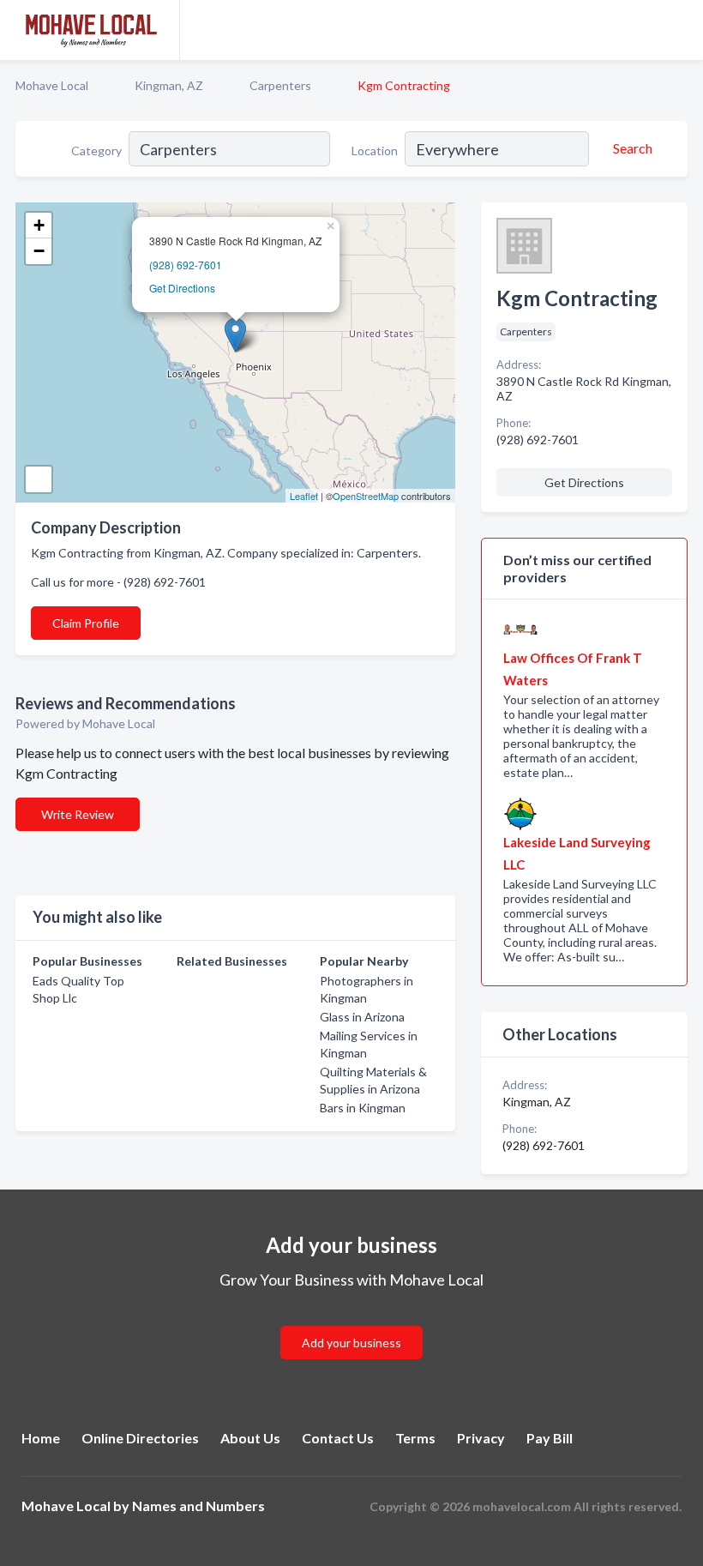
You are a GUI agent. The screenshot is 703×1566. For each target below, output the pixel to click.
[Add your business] (351, 1322)
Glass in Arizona (362, 1016)
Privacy (481, 1438)
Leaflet (304, 496)
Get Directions (182, 287)
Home (40, 1438)
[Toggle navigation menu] (680, 30)
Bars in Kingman (363, 1107)
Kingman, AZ (169, 85)
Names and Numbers (198, 1505)
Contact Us (338, 1438)
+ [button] (39, 225)
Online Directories (140, 1438)
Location (375, 150)
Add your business (351, 1342)
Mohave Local (51, 85)
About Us (250, 1438)
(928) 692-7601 (185, 264)
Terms (415, 1438)
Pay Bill (549, 1438)
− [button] (39, 251)
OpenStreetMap (366, 496)
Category (96, 150)
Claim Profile (85, 623)
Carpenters (280, 85)
